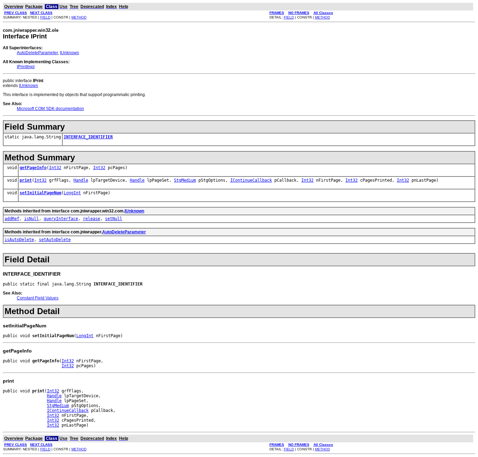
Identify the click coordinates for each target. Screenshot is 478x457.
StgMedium (185, 180)
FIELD (45, 17)
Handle (80, 180)
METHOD (78, 17)
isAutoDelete (19, 239)
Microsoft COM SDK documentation (50, 108)
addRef (12, 218)
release (91, 218)
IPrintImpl (26, 66)
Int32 (55, 167)
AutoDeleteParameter (37, 52)
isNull (31, 218)
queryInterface (61, 218)
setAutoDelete (55, 239)
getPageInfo (33, 167)
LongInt (72, 192)
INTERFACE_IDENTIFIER (88, 137)
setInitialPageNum (40, 192)
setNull (113, 218)
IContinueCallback (251, 180)
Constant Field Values (37, 298)
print (26, 180)
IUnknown (69, 52)
